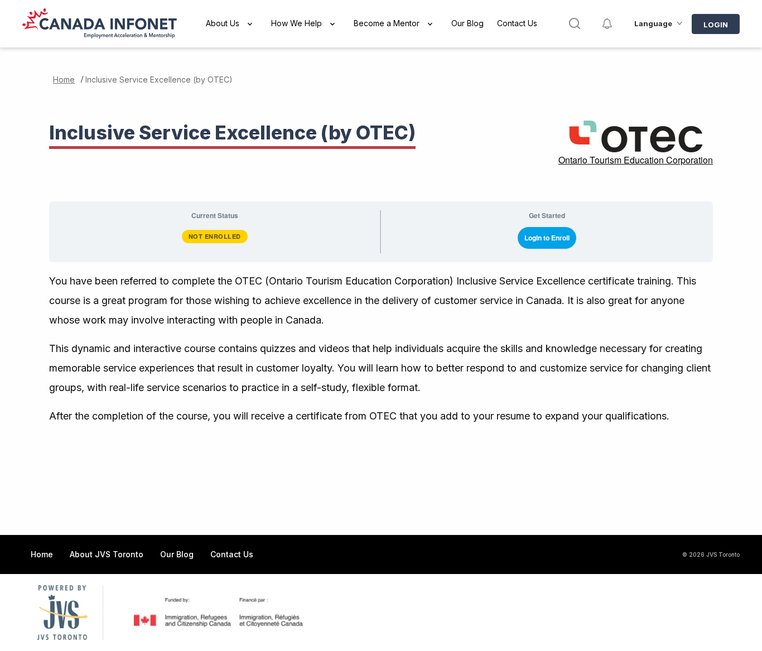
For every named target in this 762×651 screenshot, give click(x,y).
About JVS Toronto (106, 554)
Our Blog (467, 23)
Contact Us (517, 23)
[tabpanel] (381, 348)
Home (64, 79)
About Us (222, 23)
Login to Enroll (547, 238)
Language (653, 23)
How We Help (296, 23)
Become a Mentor (386, 23)
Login (715, 24)
